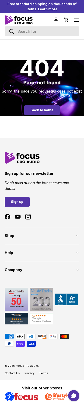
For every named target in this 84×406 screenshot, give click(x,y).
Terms (43, 373)
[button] (66, 20)
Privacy (29, 373)
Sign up (17, 202)
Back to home (42, 110)
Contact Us (12, 373)
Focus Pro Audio (27, 365)
